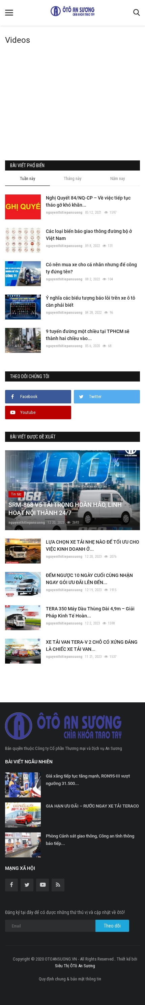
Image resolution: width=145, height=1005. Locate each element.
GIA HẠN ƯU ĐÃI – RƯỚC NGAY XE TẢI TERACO (92, 806)
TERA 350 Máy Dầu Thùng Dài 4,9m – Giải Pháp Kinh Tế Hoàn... (90, 612)
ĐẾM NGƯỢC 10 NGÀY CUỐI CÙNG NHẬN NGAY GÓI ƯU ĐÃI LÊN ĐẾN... (89, 579)
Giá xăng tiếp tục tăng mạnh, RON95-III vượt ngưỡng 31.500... (88, 779)
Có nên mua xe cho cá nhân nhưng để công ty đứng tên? (91, 268)
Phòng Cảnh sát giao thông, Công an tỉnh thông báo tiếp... (90, 839)
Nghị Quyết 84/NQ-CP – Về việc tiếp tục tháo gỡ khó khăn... (88, 201)
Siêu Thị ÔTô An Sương (75, 965)
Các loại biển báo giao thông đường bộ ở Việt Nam (89, 235)
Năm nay (117, 178)
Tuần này (27, 178)
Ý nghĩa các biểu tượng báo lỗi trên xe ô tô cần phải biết (90, 301)
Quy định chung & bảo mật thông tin (70, 978)
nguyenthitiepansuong (64, 212)
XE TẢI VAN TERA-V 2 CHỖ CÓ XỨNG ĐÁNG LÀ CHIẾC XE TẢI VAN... (92, 645)
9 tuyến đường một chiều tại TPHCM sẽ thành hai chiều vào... (87, 335)
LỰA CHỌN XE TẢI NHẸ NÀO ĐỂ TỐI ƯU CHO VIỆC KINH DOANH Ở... (92, 545)
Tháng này (72, 178)
